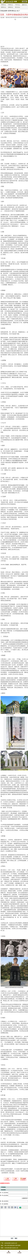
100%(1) (15, 1179)
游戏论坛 (10, 7)
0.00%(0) (7, 1179)
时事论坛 (10, 5)
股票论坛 (3, 7)
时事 (15, 1)
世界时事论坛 (12, 11)
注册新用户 (25, 1198)
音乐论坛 (17, 7)
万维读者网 (3, 11)
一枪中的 (7, 17)
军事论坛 (3, 5)
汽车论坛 (17, 5)
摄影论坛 (24, 5)
